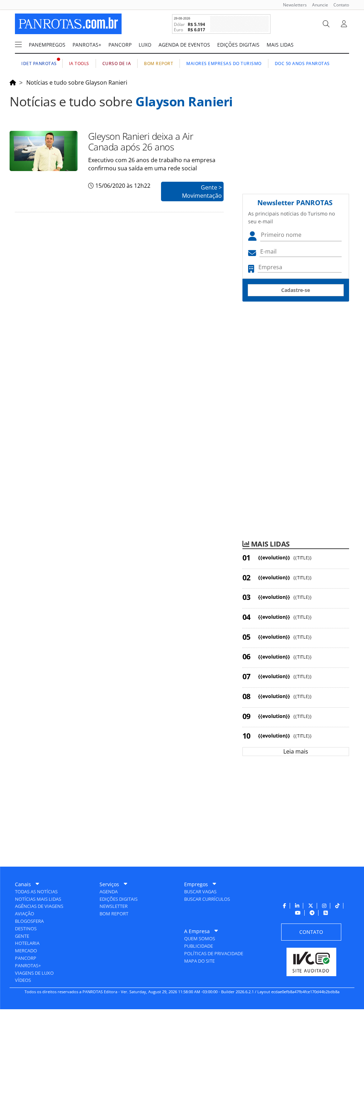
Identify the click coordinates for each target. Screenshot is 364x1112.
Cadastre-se (295, 290)
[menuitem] (292, 5)
